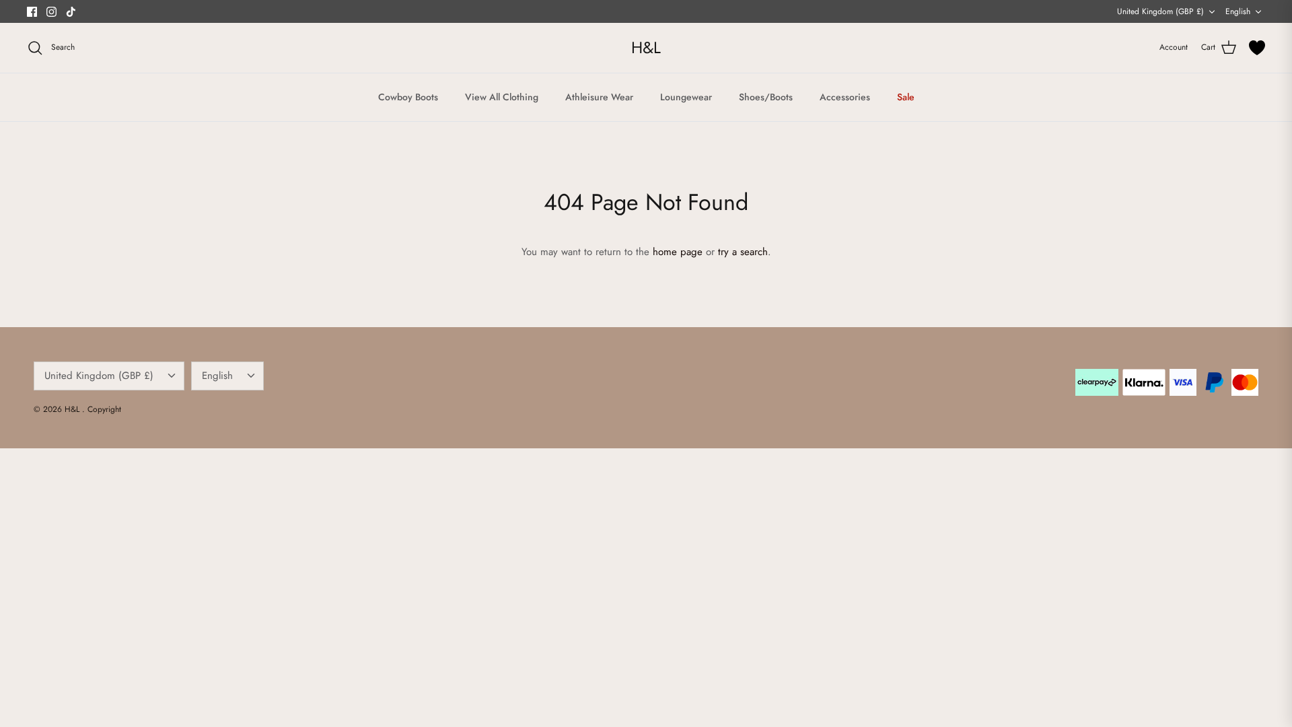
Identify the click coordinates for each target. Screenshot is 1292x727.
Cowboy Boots (408, 97)
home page (678, 251)
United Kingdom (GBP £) (1160, 11)
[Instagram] (51, 12)
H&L (73, 409)
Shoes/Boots (766, 97)
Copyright (104, 409)
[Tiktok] (71, 12)
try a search (743, 251)
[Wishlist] (1257, 48)
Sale (905, 97)
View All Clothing (501, 97)
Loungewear (686, 97)
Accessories (845, 97)
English (1237, 11)
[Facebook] (32, 12)
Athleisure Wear (599, 97)
